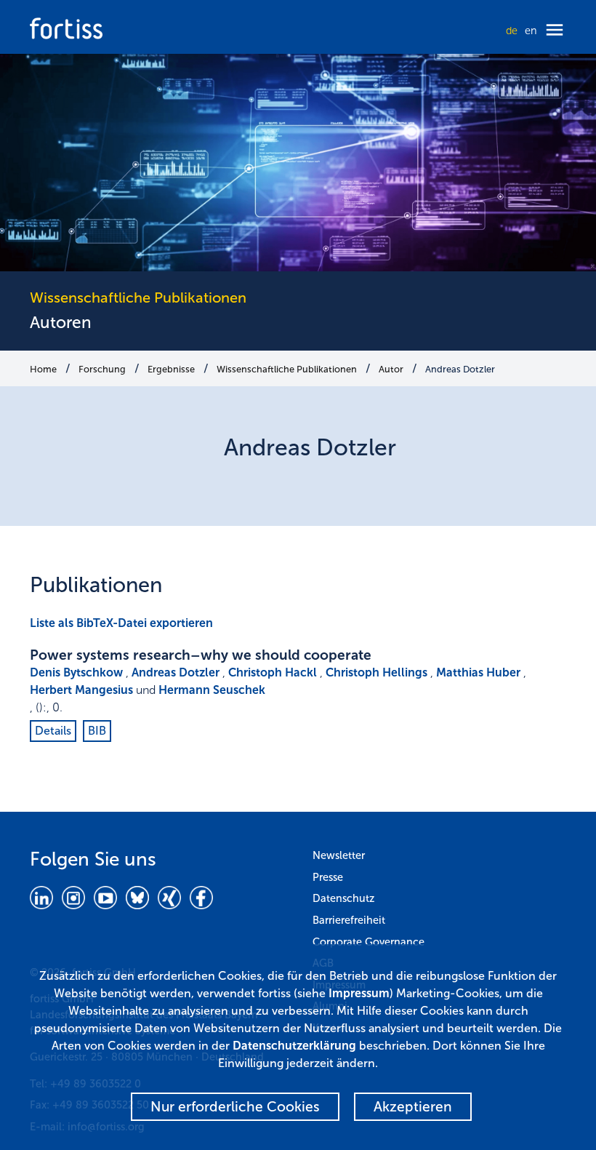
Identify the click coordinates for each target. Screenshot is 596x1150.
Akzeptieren (413, 1106)
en (531, 30)
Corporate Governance (368, 942)
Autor (391, 369)
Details (53, 731)
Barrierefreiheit (349, 920)
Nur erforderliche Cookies (235, 1106)
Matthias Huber (478, 672)
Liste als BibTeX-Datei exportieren (121, 623)
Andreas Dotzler (460, 369)
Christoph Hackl (272, 672)
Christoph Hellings (376, 672)
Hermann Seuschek (211, 690)
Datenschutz (343, 898)
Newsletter (339, 855)
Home (43, 369)
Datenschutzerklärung (294, 1046)
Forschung (102, 369)
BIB (97, 731)
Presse (328, 877)
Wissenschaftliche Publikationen (287, 369)
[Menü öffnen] (554, 31)
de (512, 30)
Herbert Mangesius (81, 690)
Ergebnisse (171, 369)
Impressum (359, 993)
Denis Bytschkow (76, 672)
